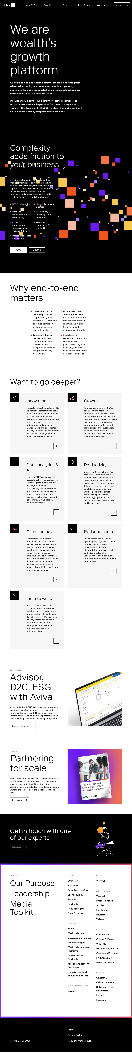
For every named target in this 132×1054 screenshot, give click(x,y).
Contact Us (102, 977)
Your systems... (18, 250)
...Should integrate (36, 250)
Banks (71, 928)
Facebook (101, 1000)
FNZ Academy (104, 957)
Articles (100, 905)
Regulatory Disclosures (80, 1040)
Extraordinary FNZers (107, 948)
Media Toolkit (21, 908)
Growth (72, 899)
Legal (70, 1029)
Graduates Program (107, 953)
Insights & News (83, 5)
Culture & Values (105, 939)
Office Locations (105, 982)
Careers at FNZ (104, 934)
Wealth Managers (77, 933)
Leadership (30, 893)
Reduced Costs (76, 908)
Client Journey (75, 894)
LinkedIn (100, 995)
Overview (73, 880)
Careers (101, 5)
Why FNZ (30, 5)
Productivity (74, 904)
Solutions (48, 5)
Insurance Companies (79, 938)
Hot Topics (102, 910)
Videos (100, 919)
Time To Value (75, 913)
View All (72, 991)
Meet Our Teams (105, 962)
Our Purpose (32, 883)
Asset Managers (76, 942)
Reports (100, 914)
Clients (66, 5)
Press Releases (104, 900)
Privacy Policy (75, 1035)
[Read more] (56, 446)
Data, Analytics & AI (78, 890)
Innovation (73, 885)
